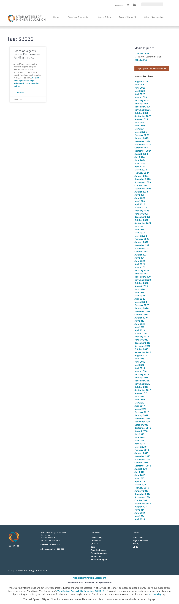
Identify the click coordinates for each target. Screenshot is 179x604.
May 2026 (139, 91)
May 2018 (139, 365)
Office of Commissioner (154, 17)
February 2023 (141, 210)
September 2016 (142, 428)
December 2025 (142, 106)
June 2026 (139, 87)
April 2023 (139, 204)
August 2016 (141, 431)
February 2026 (141, 100)
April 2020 (139, 298)
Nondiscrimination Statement (89, 577)
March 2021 (140, 267)
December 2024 (142, 141)
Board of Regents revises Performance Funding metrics (26, 54)
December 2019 (142, 311)
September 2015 (142, 465)
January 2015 (141, 491)
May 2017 (139, 402)
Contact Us (96, 540)
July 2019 (139, 321)
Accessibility (96, 537)
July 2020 (139, 289)
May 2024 (139, 163)
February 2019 (141, 336)
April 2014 (139, 519)
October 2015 (141, 462)
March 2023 (140, 207)
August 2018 (141, 355)
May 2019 (139, 327)
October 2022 (141, 220)
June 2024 (139, 160)
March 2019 (140, 333)
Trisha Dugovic (141, 53)
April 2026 (139, 94)
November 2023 (142, 182)
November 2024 (142, 144)
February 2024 (141, 173)
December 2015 (142, 456)
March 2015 (140, 484)
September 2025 (142, 116)
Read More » (18, 92)
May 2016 (139, 440)
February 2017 (141, 412)
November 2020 (142, 280)
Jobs (93, 547)
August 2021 (141, 254)
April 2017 (139, 406)
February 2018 (141, 374)
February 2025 (141, 135)
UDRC (135, 547)
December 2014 (142, 494)
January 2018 (141, 377)
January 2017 (141, 415)
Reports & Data (104, 17)
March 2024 (140, 169)
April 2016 (139, 443)
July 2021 (139, 258)
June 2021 (139, 261)
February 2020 (141, 305)
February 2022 (141, 239)
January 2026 (141, 103)
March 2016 (140, 446)
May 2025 (139, 128)
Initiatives (55, 17)
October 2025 (141, 113)
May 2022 (139, 232)
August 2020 (141, 286)
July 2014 (139, 509)
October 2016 (141, 424)
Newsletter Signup (99, 559)
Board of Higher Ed (127, 17)
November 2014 (142, 497)
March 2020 (140, 302)
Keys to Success (140, 540)
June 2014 (139, 513)
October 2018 (141, 349)
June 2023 (139, 198)
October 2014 (141, 500)
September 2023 (142, 188)
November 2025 (142, 110)
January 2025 (141, 138)
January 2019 (141, 339)
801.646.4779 (140, 59)
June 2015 (139, 475)
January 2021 (141, 273)
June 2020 (139, 292)
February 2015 (141, 487)
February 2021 (141, 270)
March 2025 (140, 132)
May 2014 (139, 516)
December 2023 (142, 179)
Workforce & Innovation (78, 17)
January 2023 (141, 213)
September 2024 (142, 150)
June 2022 (139, 229)
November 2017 (142, 384)
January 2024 (141, 176)
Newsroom (96, 556)
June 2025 (139, 125)
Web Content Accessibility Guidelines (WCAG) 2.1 (81, 591)
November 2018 (142, 346)
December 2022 (142, 217)
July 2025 (139, 122)
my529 (136, 544)
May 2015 (139, 478)
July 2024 (139, 157)
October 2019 (141, 314)
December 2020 (142, 276)
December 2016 (142, 418)
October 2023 (141, 185)
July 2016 (139, 434)
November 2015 (142, 459)
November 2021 (142, 248)
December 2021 (142, 245)
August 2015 (141, 469)
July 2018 (139, 358)
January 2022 (141, 242)
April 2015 (139, 481)
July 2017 (139, 396)
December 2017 (142, 380)
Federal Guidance (99, 553)
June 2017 (139, 399)
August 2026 (141, 81)
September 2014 (142, 503)
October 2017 (141, 387)
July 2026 (139, 84)
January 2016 (141, 453)
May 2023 (139, 201)
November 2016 (142, 421)
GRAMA (94, 544)
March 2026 (140, 97)
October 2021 (141, 251)
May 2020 (139, 295)
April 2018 (139, 368)
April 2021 (139, 264)
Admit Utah (138, 537)
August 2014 (141, 506)
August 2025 (141, 119)
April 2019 (139, 330)
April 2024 (139, 166)
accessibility (155, 594)
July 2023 (139, 195)
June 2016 (139, 437)
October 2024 (141, 147)
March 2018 (140, 371)
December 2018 (142, 343)
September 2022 (142, 223)
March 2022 (140, 235)
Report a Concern (99, 550)
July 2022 (139, 226)
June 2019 (139, 324)
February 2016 (141, 450)
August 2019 (141, 317)
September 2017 (142, 390)
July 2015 (139, 472)
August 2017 (140, 393)
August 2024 (141, 154)
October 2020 (141, 283)
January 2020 (141, 308)
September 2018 (142, 352)
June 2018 (139, 361)
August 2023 (141, 191)
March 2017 (140, 409)
